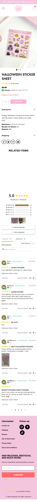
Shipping (5, 430)
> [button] (25, 410)
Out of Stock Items (8, 439)
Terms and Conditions (9, 448)
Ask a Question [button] (19, 232)
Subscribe (18, 475)
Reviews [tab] (5, 239)
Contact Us (5, 426)
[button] (30, 278)
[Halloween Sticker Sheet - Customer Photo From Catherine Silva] (14, 220)
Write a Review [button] (19, 227)
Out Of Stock (9, 186)
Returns (4, 435)
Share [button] (6, 278)
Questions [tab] (19, 239)
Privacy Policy (6, 443)
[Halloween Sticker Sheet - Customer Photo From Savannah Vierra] (22, 220)
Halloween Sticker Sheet (10, 273)
